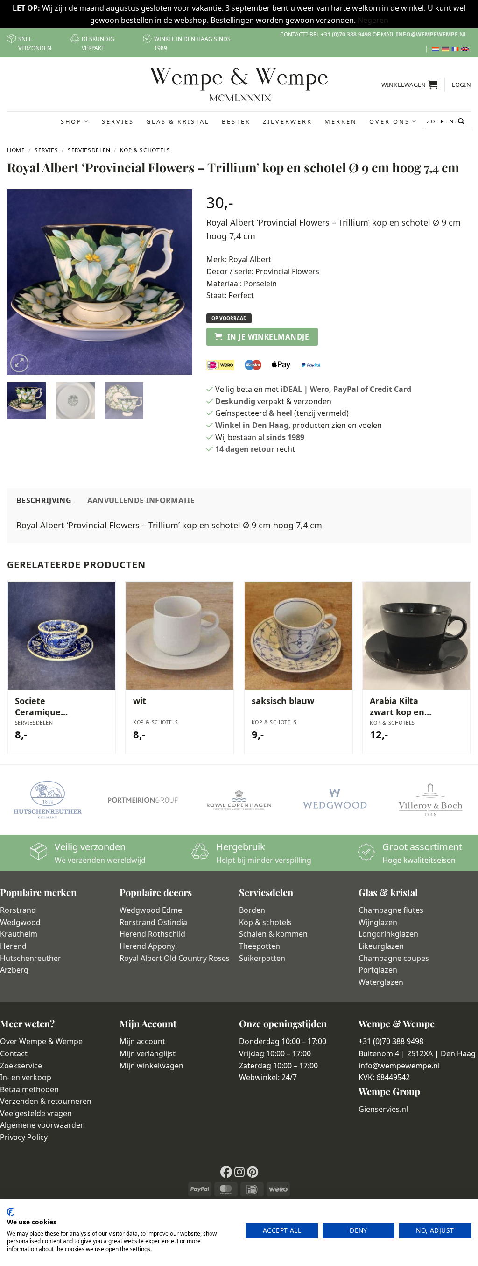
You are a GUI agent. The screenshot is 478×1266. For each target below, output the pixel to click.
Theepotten (259, 946)
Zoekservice (21, 1065)
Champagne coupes (393, 958)
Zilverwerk (287, 121)
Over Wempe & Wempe (41, 1041)
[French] (456, 49)
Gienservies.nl (383, 1109)
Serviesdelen (89, 150)
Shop (71, 121)
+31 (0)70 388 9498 (346, 34)
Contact (14, 1053)
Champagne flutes (390, 910)
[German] (446, 49)
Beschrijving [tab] (43, 500)
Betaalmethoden (29, 1089)
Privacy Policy (24, 1137)
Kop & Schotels (145, 150)
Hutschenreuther (30, 958)
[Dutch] (437, 49)
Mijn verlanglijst (148, 1053)
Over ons (389, 121)
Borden (252, 910)
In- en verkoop (25, 1077)
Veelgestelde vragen (36, 1113)
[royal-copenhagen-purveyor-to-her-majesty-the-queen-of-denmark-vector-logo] (239, 800)
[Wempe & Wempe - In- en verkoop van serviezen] (239, 84)
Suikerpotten (262, 958)
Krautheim (18, 934)
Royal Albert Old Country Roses (175, 958)
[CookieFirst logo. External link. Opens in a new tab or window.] (10, 1212)
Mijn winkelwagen (151, 1065)
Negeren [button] (373, 20)
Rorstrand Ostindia (153, 922)
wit (139, 701)
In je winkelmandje (268, 337)
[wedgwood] (334, 800)
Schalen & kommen (273, 934)
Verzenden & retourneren (45, 1101)
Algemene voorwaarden (42, 1125)
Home (16, 150)
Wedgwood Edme (151, 910)
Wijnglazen (377, 922)
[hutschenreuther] (48, 800)
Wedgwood (20, 922)
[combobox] (447, 121)
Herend (13, 946)
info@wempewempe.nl (431, 34)
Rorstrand (18, 910)
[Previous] (22, 281)
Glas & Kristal (178, 121)
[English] (466, 49)
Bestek (236, 121)
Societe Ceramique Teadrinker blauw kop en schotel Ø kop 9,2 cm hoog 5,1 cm (51, 707)
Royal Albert (250, 259)
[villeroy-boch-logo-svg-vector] (430, 800)
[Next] (177, 281)
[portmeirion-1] (143, 800)
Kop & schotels (265, 922)
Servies (118, 121)
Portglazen (377, 970)
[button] (409, 84)
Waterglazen (380, 982)
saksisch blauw (283, 701)
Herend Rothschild (152, 934)
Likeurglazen (381, 946)
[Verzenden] (462, 121)
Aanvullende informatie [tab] (141, 500)
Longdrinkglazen (388, 934)
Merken (340, 121)
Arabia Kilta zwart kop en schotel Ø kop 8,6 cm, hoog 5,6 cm (405, 707)
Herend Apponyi (148, 946)
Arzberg (14, 970)
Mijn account (142, 1041)
